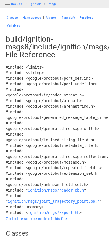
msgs (52, 4)
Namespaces (32, 18)
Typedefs (68, 18)
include (17, 4)
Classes (12, 18)
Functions (86, 18)
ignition (35, 4)
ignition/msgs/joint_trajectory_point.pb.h (53, 201)
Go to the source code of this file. (37, 218)
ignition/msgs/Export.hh (53, 212)
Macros (51, 18)
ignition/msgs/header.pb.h (56, 190)
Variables (13, 25)
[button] (8, 8)
